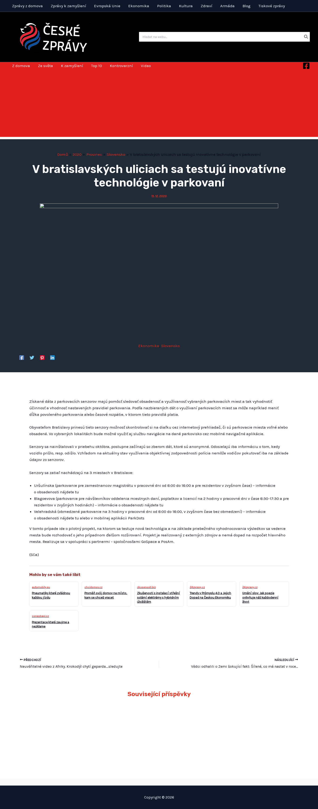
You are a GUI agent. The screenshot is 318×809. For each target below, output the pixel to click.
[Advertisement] (159, 104)
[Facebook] (306, 65)
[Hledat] (306, 36)
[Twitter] (32, 357)
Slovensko (170, 345)
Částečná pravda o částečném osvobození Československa (254, 718)
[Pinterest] (42, 357)
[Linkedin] (52, 357)
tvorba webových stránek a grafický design (159, 781)
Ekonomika (148, 345)
